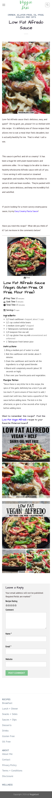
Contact (6, 759)
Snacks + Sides (9, 714)
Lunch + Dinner (10, 708)
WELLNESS (7, 784)
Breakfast (7, 703)
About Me (7, 754)
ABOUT (5, 750)
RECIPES (6, 699)
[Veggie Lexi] (26, 5)
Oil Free (39, 15)
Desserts (7, 725)
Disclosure (7, 776)
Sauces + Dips (9, 719)
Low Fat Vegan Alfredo (14, 419)
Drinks (5, 730)
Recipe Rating (11, 601)
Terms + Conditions (12, 770)
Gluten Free (24, 15)
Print (28, 277)
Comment (10, 609)
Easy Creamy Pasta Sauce (26, 211)
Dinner (12, 15)
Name (9, 633)
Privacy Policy (9, 765)
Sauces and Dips (26, 17)
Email (8, 646)
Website (9, 659)
